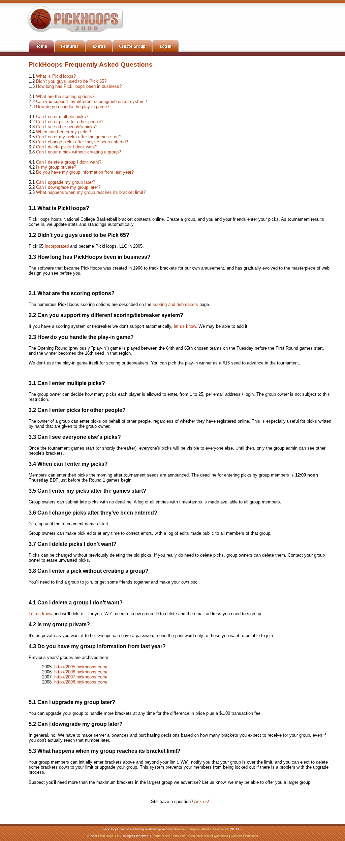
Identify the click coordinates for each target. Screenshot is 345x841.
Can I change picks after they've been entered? (82, 141)
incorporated (57, 246)
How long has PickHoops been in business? (79, 86)
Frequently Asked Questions (208, 836)
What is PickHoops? (56, 76)
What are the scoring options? (65, 96)
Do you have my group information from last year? (85, 172)
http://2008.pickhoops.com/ (80, 682)
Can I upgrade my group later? (65, 182)
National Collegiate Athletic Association (201, 829)
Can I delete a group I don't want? (68, 162)
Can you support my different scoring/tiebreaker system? (91, 101)
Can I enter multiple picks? (62, 116)
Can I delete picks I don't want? (66, 146)
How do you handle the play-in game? (72, 106)
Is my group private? (56, 167)
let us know (185, 326)
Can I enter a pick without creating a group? (78, 151)
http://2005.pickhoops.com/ (80, 666)
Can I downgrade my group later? (68, 187)
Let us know (40, 613)
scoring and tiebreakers (175, 304)
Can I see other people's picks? (66, 126)
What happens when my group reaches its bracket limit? (91, 192)
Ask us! (201, 801)
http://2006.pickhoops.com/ (80, 671)
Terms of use (161, 836)
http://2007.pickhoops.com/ (80, 676)
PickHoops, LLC (109, 836)
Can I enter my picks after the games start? (78, 136)
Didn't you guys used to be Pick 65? (71, 81)
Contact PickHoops (244, 836)
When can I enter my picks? (63, 131)
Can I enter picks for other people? (69, 121)
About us (179, 836)
